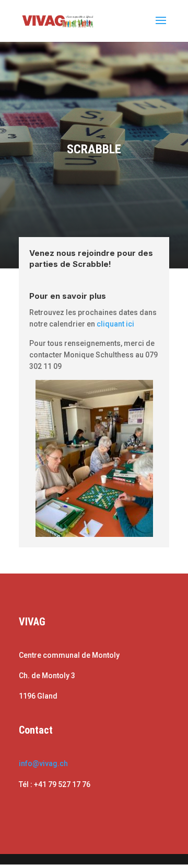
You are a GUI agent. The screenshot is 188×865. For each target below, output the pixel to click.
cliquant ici (115, 324)
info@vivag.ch (43, 763)
